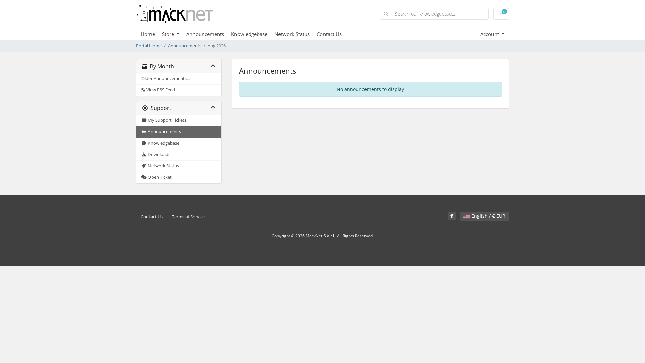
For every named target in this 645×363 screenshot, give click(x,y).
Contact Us (329, 34)
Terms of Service (188, 217)
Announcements (205, 34)
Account (490, 34)
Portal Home (149, 46)
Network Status (292, 34)
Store (168, 34)
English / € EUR (487, 216)
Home (148, 34)
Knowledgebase (249, 34)
